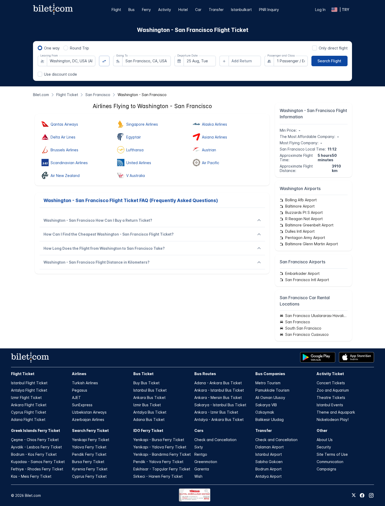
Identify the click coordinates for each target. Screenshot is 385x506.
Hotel (183, 9)
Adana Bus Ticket (148, 419)
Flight (116, 9)
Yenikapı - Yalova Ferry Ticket (159, 447)
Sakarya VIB (266, 405)
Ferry (146, 9)
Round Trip (79, 48)
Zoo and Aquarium (333, 390)
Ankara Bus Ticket (149, 397)
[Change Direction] (104, 61)
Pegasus (79, 390)
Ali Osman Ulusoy (270, 397)
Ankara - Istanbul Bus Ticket (219, 390)
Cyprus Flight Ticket (28, 412)
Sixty (198, 447)
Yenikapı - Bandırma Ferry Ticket (162, 454)
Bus (131, 9)
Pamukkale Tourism (272, 390)
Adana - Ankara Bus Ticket (218, 383)
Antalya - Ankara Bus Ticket (219, 419)
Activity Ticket (330, 373)
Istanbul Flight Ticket (29, 383)
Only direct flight (333, 48)
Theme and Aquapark (336, 412)
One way (52, 48)
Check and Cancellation (215, 439)
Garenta (201, 469)
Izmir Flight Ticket (26, 397)
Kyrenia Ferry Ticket (89, 469)
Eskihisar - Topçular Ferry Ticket (161, 469)
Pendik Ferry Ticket (89, 454)
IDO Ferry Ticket (148, 430)
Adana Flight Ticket (28, 419)
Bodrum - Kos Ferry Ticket (34, 454)
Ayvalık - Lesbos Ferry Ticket (36, 447)
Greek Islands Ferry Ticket (35, 430)
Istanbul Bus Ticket (150, 390)
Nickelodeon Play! (333, 419)
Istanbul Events (330, 405)
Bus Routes (205, 373)
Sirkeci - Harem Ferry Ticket (158, 476)
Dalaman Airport (269, 447)
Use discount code (60, 74)
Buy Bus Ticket (146, 383)
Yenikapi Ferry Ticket (90, 439)
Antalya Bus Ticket (149, 412)
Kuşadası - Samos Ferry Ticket (38, 461)
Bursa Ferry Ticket (88, 461)
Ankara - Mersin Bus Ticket (218, 397)
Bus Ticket (143, 373)
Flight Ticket (22, 373)
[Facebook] (362, 495)
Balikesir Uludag (269, 419)
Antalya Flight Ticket (29, 390)
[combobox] (71, 61)
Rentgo (200, 454)
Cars (199, 430)
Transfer (216, 9)
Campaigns (326, 469)
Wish (198, 476)
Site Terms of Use (332, 454)
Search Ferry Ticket (90, 430)
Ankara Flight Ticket (28, 405)
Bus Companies (270, 373)
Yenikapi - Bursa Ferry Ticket (158, 439)
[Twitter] (354, 495)
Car (198, 9)
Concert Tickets (331, 383)
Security (324, 447)
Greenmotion (205, 461)
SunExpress (82, 405)
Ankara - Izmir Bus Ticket (216, 412)
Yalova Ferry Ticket (89, 447)
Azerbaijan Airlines (88, 419)
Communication (330, 461)
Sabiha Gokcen (269, 461)
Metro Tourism (267, 383)
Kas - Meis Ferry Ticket (31, 476)
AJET (76, 397)
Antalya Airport (268, 476)
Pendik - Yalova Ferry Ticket (158, 461)
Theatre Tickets (331, 397)
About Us (325, 439)
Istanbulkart (241, 9)
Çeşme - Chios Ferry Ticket (35, 439)
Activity (164, 9)
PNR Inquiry (269, 9)
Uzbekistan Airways (89, 412)
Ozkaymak (264, 412)
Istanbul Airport (268, 454)
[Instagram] (371, 495)
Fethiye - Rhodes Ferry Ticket (37, 469)
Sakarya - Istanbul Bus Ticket (220, 405)
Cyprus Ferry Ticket (89, 476)
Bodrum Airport (268, 469)
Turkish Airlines (85, 383)
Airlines (79, 373)
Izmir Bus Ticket (147, 405)
